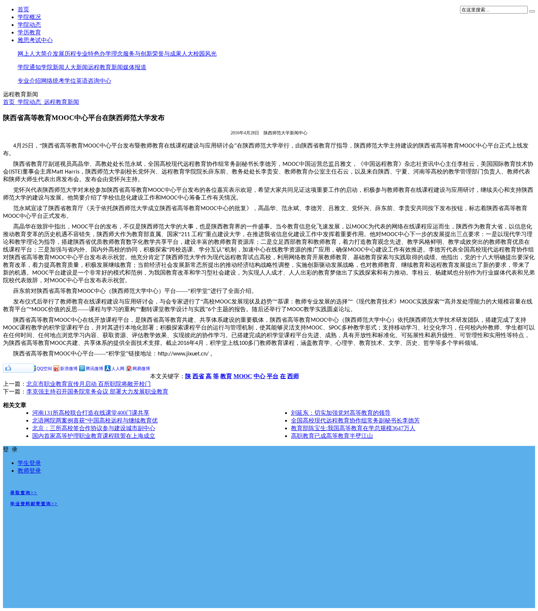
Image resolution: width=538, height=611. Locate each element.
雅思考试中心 (35, 40)
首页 (23, 9)
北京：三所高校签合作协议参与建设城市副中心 (93, 428)
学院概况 (29, 17)
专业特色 (88, 54)
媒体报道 (134, 67)
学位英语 (76, 81)
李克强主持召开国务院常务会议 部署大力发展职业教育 (97, 391)
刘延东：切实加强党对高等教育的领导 (341, 413)
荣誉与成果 (167, 54)
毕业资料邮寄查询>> (34, 503)
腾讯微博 (94, 368)
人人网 (117, 368)
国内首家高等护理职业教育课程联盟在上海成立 (93, 436)
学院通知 (29, 67)
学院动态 (29, 25)
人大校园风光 (199, 54)
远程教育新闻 (105, 67)
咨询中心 (99, 81)
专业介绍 (29, 81)
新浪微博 (69, 368)
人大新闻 (76, 67)
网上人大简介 (35, 54)
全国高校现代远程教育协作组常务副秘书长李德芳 (355, 420)
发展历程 (64, 54)
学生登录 (29, 463)
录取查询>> (23, 492)
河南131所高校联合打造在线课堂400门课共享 (90, 413)
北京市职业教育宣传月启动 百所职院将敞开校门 (88, 384)
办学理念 (111, 54)
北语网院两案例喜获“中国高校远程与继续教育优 (95, 420)
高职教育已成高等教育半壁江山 (332, 436)
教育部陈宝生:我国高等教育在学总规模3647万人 (353, 428)
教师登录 (29, 470)
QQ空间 (44, 368)
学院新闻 (52, 67)
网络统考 (52, 81)
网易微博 (141, 368)
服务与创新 (137, 54)
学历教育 (29, 32)
